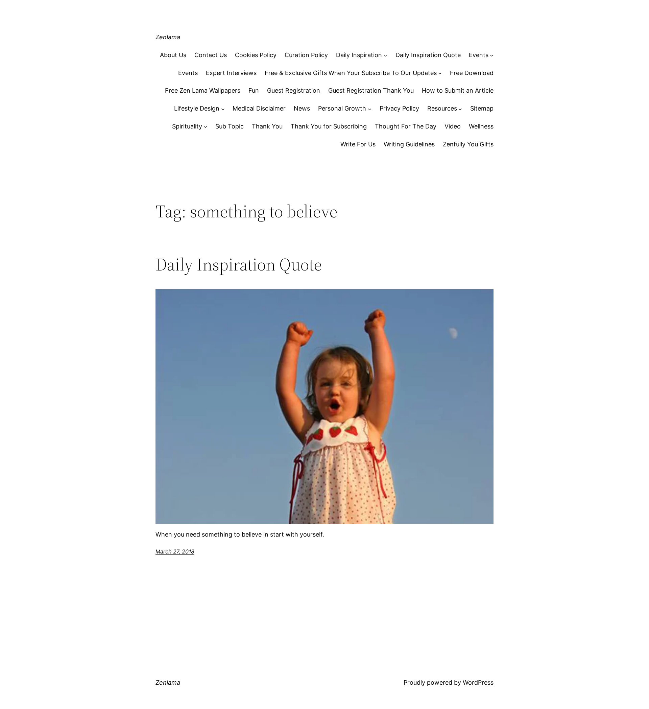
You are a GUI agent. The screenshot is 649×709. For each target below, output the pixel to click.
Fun (253, 90)
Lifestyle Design (196, 108)
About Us (173, 54)
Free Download (472, 72)
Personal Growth (342, 108)
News (302, 108)
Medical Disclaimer (259, 108)
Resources (442, 108)
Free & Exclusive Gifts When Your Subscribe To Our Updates (351, 72)
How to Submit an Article (458, 90)
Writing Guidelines (409, 144)
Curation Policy (306, 54)
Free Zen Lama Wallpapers (202, 90)
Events (478, 54)
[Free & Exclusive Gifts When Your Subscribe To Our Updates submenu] (440, 73)
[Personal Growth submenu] (369, 109)
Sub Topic (229, 126)
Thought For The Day (405, 126)
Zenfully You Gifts (468, 144)
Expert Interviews (231, 72)
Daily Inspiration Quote (428, 54)
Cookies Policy (256, 54)
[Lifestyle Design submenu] (223, 109)
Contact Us (210, 54)
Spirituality (187, 126)
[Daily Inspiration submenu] (385, 55)
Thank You (267, 126)
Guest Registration (293, 90)
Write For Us (358, 144)
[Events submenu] (492, 55)
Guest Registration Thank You (371, 90)
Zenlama (167, 37)
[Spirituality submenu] (205, 126)
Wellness (481, 126)
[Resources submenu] (460, 109)
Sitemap (482, 108)
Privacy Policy (399, 108)
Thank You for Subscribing (329, 126)
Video (452, 126)
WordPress (478, 682)
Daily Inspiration (359, 54)
